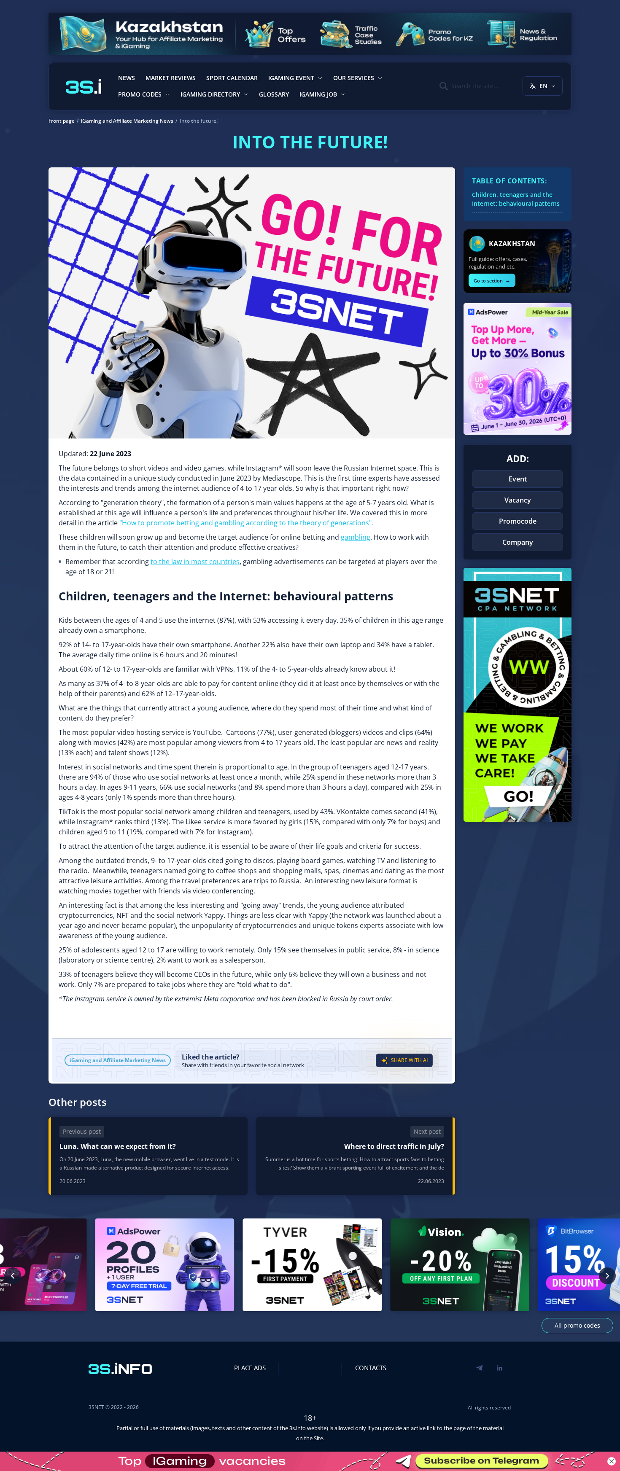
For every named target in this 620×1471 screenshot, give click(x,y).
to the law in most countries (195, 561)
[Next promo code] (607, 1275)
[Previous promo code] (12, 1275)
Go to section (492, 280)
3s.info (297, 1428)
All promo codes (577, 1325)
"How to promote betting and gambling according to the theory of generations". (247, 522)
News (126, 78)
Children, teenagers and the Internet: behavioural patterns (516, 199)
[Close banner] (611, 1461)
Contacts (370, 1367)
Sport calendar (232, 78)
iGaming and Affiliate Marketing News (118, 1060)
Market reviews (171, 78)
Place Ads (250, 1367)
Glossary (274, 94)
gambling (355, 537)
